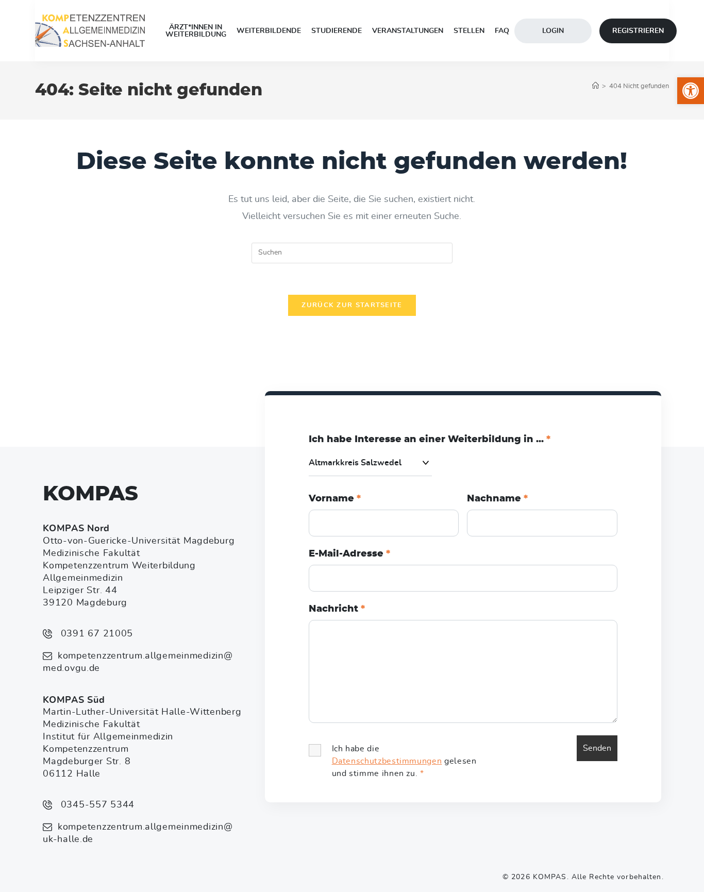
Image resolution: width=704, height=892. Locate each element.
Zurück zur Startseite (351, 305)
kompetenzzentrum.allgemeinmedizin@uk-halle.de (137, 833)
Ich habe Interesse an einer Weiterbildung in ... (429, 439)
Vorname (335, 498)
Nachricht (337, 609)
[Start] (595, 86)
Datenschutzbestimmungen (387, 761)
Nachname (497, 498)
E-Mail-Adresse (349, 554)
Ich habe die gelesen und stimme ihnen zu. (404, 761)
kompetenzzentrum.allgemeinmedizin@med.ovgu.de (137, 662)
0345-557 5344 (96, 805)
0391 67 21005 (95, 633)
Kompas (90, 494)
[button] (690, 90)
